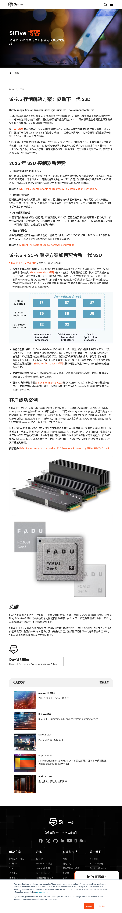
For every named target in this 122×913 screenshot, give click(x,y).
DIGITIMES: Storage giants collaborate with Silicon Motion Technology (58, 188)
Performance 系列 (45, 877)
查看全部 (104, 682)
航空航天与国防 (16, 858)
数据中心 (13, 877)
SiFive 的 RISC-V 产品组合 (22, 263)
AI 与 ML (13, 863)
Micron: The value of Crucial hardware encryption (47, 244)
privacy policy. (42, 892)
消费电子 (13, 873)
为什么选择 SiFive (98, 868)
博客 (16, 73)
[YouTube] (69, 841)
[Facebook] (41, 841)
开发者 (66, 873)
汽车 (11, 868)
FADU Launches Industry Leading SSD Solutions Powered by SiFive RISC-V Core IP (64, 448)
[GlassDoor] (76, 841)
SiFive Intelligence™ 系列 (49, 382)
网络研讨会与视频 (71, 868)
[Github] (55, 841)
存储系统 (19, 129)
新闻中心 (67, 863)
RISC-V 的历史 (96, 863)
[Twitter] (48, 841)
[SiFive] (15, 4)
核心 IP (39, 858)
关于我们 (94, 858)
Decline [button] (102, 906)
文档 (65, 877)
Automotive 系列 (44, 863)
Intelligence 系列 (44, 873)
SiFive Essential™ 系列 (42, 272)
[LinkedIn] (62, 841)
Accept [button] (89, 906)
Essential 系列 (43, 868)
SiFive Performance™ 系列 (48, 363)
